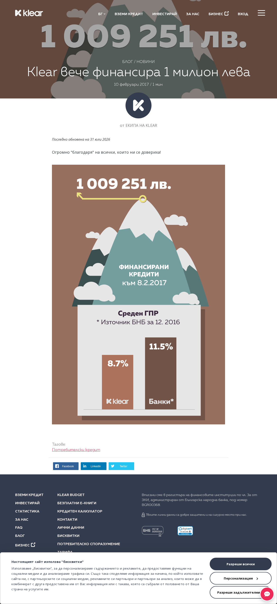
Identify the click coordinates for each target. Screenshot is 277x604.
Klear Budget (71, 495)
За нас (192, 14)
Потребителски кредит (76, 450)
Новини (146, 62)
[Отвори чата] (267, 594)
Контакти (67, 520)
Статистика (27, 511)
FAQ (19, 528)
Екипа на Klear (141, 125)
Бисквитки (68, 536)
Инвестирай (164, 14)
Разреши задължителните (240, 592)
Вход (243, 14)
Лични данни (70, 528)
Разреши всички (241, 564)
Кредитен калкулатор (79, 511)
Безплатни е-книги (76, 503)
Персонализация (238, 578)
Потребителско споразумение (85, 544)
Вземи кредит (129, 14)
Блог (127, 62)
